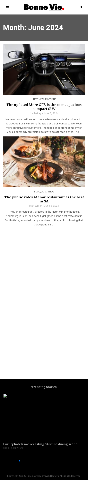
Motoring (50, 99)
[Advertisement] (16, 314)
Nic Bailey (35, 113)
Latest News (38, 99)
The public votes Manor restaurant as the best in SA (44, 199)
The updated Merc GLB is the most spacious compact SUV (44, 107)
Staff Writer (35, 205)
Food (37, 192)
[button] (13, 460)
